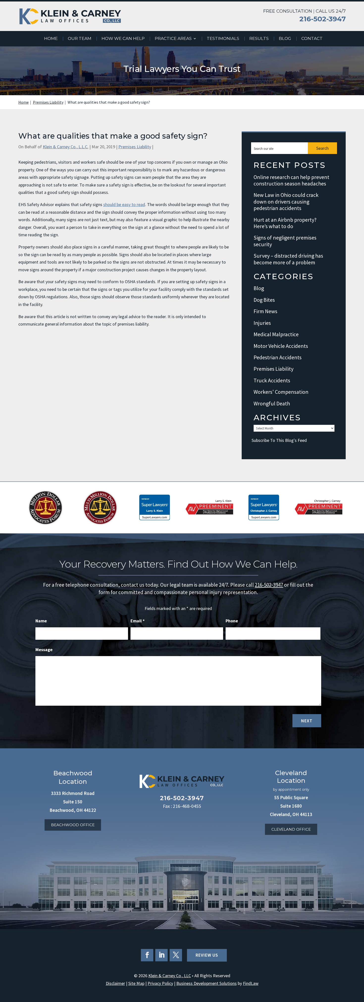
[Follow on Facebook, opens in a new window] (147, 955)
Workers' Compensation (281, 392)
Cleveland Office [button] (291, 829)
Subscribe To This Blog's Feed (279, 440)
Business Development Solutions (206, 983)
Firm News (265, 311)
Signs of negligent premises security (285, 240)
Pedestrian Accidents (278, 357)
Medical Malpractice (276, 334)
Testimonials (223, 39)
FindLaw (251, 983)
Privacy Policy (160, 983)
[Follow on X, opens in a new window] (176, 955)
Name (41, 621)
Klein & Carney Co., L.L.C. (65, 147)
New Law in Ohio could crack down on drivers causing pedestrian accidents (286, 202)
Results (259, 39)
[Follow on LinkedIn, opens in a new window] (161, 955)
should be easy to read (124, 204)
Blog (285, 39)
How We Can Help (123, 39)
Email (137, 621)
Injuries (262, 323)
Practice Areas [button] (173, 39)
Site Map (136, 983)
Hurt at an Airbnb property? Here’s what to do (285, 223)
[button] (359, 966)
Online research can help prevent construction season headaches (291, 180)
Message (43, 649)
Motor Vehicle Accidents (281, 346)
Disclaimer (115, 983)
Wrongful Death (272, 403)
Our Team (79, 39)
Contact (312, 39)
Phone (232, 621)
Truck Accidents (272, 380)
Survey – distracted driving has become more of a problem (288, 259)
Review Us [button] (207, 955)
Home (51, 39)
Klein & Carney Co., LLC (169, 975)
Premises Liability (134, 147)
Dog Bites (264, 300)
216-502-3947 (322, 19)
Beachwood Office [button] (73, 824)
